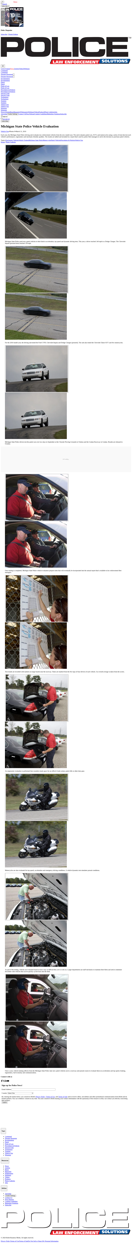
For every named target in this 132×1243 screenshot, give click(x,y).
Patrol (3, 82)
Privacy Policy (5, 1241)
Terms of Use (14, 1241)
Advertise (4, 114)
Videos (24, 2)
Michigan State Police (36, 140)
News (15, 2)
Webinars (30, 2)
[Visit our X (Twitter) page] (4, 1081)
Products (41, 112)
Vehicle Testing (24, 140)
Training (3, 101)
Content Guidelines (40, 114)
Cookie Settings (12, 114)
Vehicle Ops (5, 104)
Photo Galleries (49, 112)
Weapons (4, 108)
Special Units (5, 93)
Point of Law (5, 86)
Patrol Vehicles (56, 140)
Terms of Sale (23, 1241)
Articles (19, 2)
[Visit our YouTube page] (8, 1081)
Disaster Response (7, 74)
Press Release (30, 114)
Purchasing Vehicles (12, 140)
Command (4, 70)
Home (3, 142)
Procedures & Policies (8, 90)
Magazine (17, 112)
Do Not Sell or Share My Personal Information (43, 1241)
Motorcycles (47, 140)
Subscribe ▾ (5, 6)
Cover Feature (8, 2)
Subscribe (4, 34)
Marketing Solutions (53, 114)
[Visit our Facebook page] (2, 1081)
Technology (5, 97)
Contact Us (22, 114)
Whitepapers (24, 112)
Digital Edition (13, 34)
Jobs (55, 112)
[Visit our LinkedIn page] (6, 1081)
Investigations (5, 79)
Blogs (12, 112)
